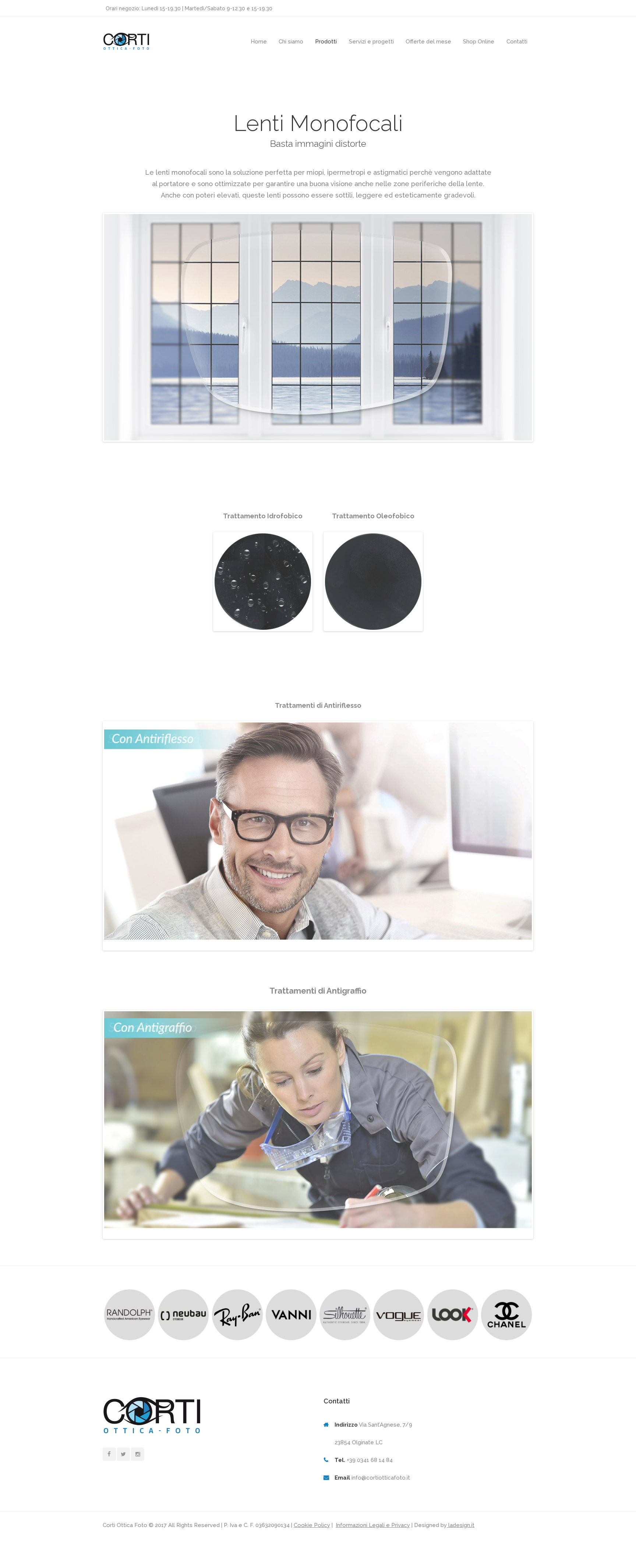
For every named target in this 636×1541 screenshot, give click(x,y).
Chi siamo (291, 41)
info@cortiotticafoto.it (380, 1477)
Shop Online (478, 41)
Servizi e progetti (371, 41)
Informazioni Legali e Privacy (373, 1525)
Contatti (516, 41)
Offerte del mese (428, 41)
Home (259, 41)
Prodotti (326, 41)
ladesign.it (460, 1525)
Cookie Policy (312, 1525)
